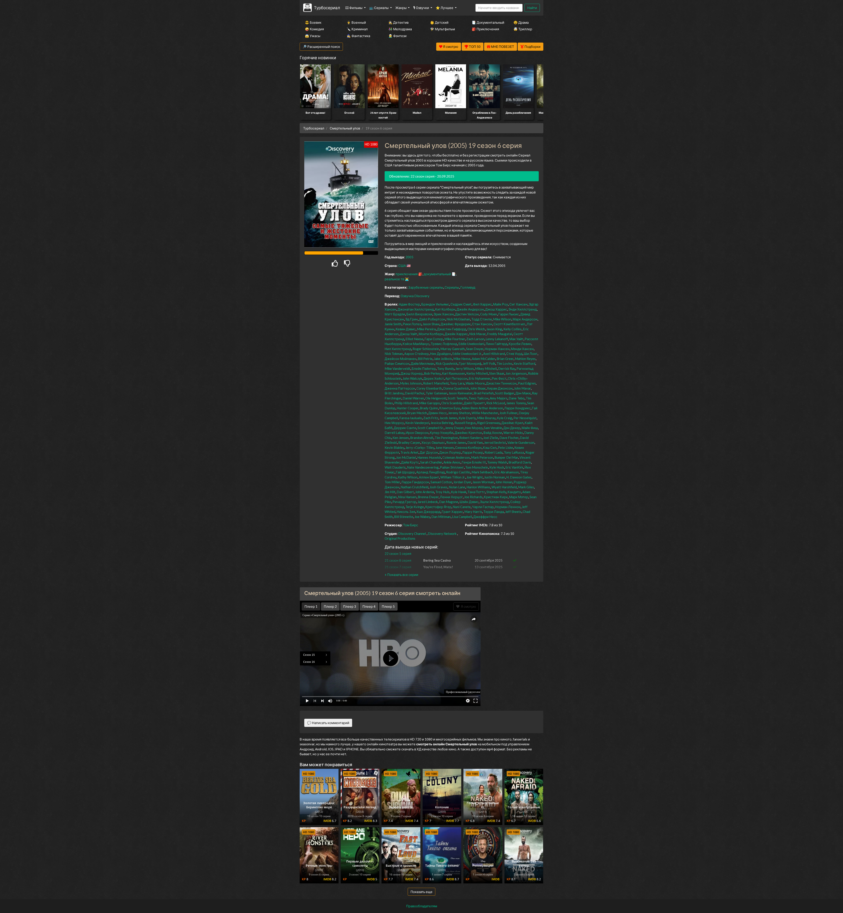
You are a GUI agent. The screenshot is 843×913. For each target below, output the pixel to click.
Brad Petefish (484, 393)
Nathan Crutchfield (414, 487)
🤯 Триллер (522, 29)
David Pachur (414, 393)
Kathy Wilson (408, 477)
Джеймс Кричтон (468, 433)
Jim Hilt (390, 492)
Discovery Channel (412, 534)
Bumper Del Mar (506, 457)
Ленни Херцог (451, 497)
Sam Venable (493, 428)
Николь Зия (406, 512)
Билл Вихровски (419, 314)
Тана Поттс (476, 492)
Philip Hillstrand (406, 403)
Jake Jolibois (443, 359)
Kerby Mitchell (477, 373)
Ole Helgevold (435, 398)
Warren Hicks (513, 433)
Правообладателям (421, 906)
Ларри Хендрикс (517, 408)
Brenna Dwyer (428, 497)
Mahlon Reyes (525, 359)
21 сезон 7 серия (398, 567)
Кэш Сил (490, 447)
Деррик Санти (405, 428)
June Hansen (445, 447)
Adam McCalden (483, 359)
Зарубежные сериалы (425, 287)
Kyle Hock (496, 467)
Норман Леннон (508, 507)
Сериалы (452, 287)
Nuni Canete (462, 507)
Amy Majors (498, 398)
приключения (407, 274)
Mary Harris (473, 512)
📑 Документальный (487, 22)
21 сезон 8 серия (398, 560)
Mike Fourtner (454, 339)
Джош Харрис (496, 309)
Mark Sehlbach (482, 472)
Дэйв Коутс (410, 462)
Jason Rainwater (460, 393)
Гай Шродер (405, 472)
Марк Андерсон (525, 319)
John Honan (503, 482)
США (402, 266)
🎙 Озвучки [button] (421, 8)
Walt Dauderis (395, 467)
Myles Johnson (411, 383)
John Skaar (478, 388)
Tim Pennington (446, 438)
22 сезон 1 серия (398, 553)
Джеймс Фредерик (456, 324)
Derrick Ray (506, 368)
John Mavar (522, 388)
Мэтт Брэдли (395, 314)
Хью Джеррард (428, 512)
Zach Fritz (430, 418)
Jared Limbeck (428, 502)
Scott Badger (504, 393)
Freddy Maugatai (499, 334)
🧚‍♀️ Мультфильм (442, 29)
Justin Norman (494, 477)
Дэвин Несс (437, 413)
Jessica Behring (442, 423)
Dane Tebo (516, 398)
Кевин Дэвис (406, 329)
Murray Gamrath (452, 349)
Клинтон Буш (449, 408)
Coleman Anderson (456, 457)
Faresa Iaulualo (410, 418)
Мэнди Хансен (522, 349)
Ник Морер (474, 428)
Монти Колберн (431, 334)
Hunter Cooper (407, 408)
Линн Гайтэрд (496, 344)
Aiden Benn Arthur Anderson (482, 408)
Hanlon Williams (478, 487)
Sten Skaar (496, 373)
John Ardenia (424, 492)
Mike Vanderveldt (397, 368)
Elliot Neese (414, 339)
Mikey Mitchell (486, 368)
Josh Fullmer (508, 413)
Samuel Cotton (441, 482)
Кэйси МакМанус (416, 344)
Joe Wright (475, 477)
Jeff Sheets (513, 512)
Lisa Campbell (462, 517)
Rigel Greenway (488, 423)
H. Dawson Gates (518, 477)
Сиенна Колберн (468, 447)
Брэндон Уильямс (435, 304)
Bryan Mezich (417, 413)
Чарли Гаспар (483, 507)
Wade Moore (475, 383)
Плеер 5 (388, 606)
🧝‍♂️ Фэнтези (397, 36)
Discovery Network (442, 534)
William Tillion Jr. (452, 477)
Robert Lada (494, 452)
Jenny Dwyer (454, 428)
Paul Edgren (527, 383)
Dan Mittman (441, 517)
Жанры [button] (401, 8)
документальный (437, 274)
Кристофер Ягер (438, 507)
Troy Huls (442, 492)
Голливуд (467, 287)
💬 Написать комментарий (328, 723)
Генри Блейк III (474, 462)
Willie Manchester (485, 413)
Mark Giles (526, 487)
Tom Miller (392, 482)
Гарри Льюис (508, 314)
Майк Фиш (530, 428)
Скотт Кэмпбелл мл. (510, 324)
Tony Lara (457, 383)
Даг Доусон (429, 452)
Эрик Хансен (444, 314)
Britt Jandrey (394, 393)
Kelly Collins (512, 329)
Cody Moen (488, 314)
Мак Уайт (516, 339)
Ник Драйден (440, 354)
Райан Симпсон (397, 363)
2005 (409, 257)
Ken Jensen (401, 438)
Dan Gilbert (405, 492)
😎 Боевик (313, 22)
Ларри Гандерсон (415, 482)
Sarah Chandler (431, 462)
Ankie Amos (451, 462)
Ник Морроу (394, 423)
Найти (532, 8)
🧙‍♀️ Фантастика (358, 36)
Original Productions (400, 538)
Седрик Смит (461, 304)
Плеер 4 (368, 606)
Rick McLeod (495, 403)
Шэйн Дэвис (469, 502)
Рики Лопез (412, 324)
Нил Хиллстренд (398, 349)
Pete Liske (505, 447)
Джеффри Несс (485, 517)
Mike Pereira (426, 329)
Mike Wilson (502, 319)
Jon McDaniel (406, 457)
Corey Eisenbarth (429, 388)
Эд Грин (411, 319)
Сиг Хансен (518, 304)
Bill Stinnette (403, 517)
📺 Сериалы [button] (379, 8)
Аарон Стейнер (416, 354)
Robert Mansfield (436, 383)
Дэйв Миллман (422, 363)
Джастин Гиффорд (451, 329)
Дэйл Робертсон (432, 319)
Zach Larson (475, 339)
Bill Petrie (425, 359)
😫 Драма (521, 22)
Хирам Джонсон (500, 388)
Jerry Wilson (464, 368)
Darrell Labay (394, 433)
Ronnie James (456, 442)
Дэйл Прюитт (474, 403)
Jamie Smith (393, 324)
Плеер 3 (349, 606)
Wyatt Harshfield (504, 487)
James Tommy (516, 403)
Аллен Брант (429, 477)
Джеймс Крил (512, 423)
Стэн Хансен (482, 324)
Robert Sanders (470, 438)
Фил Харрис (482, 304)
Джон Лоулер (450, 452)
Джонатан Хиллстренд (416, 309)
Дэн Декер (511, 428)
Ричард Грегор (404, 502)
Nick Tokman (394, 354)
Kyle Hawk (458, 492)
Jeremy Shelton (459, 413)
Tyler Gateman (436, 393)
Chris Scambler (452, 403)
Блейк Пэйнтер (424, 368)
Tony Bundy (445, 368)
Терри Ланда (493, 512)
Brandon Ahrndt (421, 438)
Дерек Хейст (433, 378)
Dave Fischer (509, 438)
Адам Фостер (409, 304)
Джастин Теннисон (501, 383)
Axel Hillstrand (494, 354)
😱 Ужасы (312, 36)
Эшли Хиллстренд (494, 502)
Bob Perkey (432, 373)
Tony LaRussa (514, 452)
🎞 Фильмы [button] (354, 8)
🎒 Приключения (485, 29)
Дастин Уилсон (467, 314)
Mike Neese (461, 359)
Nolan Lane (457, 487)
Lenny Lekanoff (497, 339)
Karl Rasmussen (453, 373)
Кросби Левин (520, 344)
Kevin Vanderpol (417, 423)
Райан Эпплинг (452, 467)
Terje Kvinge (414, 507)
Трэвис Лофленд (444, 344)
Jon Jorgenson (516, 373)
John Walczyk (412, 378)
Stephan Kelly (496, 492)
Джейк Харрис (456, 334)
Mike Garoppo (429, 403)
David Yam (475, 442)
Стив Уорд (514, 354)
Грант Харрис (452, 512)
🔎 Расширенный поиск (321, 47)
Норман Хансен (497, 349)
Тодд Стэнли (481, 319)
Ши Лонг (530, 354)
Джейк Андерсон (470, 309)
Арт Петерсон (456, 378)
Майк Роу (500, 304)
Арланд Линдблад (430, 472)
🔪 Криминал (357, 29)
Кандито (514, 492)
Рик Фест (499, 378)
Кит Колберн (445, 309)
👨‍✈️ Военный (356, 22)
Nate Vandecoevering (423, 467)
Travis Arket (409, 452)
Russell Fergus (465, 423)
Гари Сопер (434, 339)
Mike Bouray (486, 418)
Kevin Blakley (394, 447)
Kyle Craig (504, 418)
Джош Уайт (408, 334)
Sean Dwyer (474, 349)
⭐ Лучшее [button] (445, 8)
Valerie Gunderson (520, 442)
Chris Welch (476, 329)
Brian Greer (505, 359)
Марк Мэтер (518, 497)
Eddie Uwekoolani (471, 344)
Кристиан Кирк (496, 497)
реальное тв (394, 279)
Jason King (494, 329)
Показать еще (421, 892)
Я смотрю (467, 606)
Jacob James (448, 418)
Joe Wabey (422, 517)
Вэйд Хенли (492, 433)
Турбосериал (327, 7)
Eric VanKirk (514, 467)
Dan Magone (448, 502)
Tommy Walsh (497, 462)
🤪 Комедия (314, 29)
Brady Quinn (429, 408)
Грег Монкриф (470, 363)
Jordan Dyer (462, 482)
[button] (401, 575)
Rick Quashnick (447, 363)
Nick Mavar (477, 334)
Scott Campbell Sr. (431, 428)
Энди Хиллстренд (522, 309)
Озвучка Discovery (415, 296)
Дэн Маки (523, 393)
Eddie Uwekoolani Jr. (467, 354)
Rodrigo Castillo (458, 472)
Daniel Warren (413, 398)
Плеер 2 (330, 606)
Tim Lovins (504, 363)
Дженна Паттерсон (400, 388)
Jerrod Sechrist (495, 442)
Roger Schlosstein (425, 349)
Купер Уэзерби (441, 433)
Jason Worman (483, 482)
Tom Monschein (476, 467)
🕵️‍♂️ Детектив (398, 22)
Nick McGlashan (458, 319)
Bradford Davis (519, 462)
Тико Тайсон (478, 398)
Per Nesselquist (525, 418)
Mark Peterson (482, 457)
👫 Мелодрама (400, 29)
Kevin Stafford (524, 363)
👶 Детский (439, 22)
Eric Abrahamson (506, 472)
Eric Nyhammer (479, 378)
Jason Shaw (431, 324)
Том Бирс (410, 525)
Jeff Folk (489, 363)
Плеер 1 (310, 606)
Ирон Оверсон (417, 433)
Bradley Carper (409, 442)
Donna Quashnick (456, 388)
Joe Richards (473, 497)
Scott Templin (457, 398)
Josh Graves (438, 487)
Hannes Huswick (429, 457)
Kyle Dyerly (467, 418)
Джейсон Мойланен (400, 359)
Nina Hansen (407, 497)
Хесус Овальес (433, 442)
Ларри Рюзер (472, 452)
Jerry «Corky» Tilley (419, 447)
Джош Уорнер (412, 373)
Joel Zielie (490, 438)
